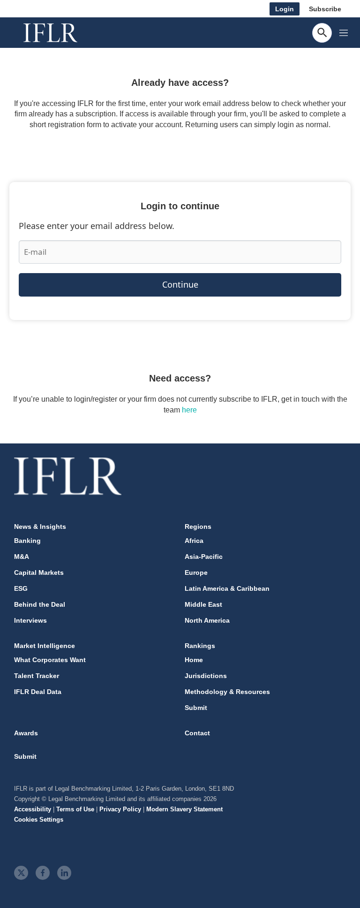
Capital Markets (39, 572)
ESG (21, 588)
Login (284, 9)
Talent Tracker (36, 675)
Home (194, 659)
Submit (196, 707)
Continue (180, 284)
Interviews (30, 620)
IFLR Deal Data (37, 691)
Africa (194, 540)
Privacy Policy (120, 809)
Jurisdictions (206, 675)
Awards (26, 733)
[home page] (60, 32)
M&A (21, 556)
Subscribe (325, 9)
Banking (27, 540)
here (189, 410)
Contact (197, 733)
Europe (196, 572)
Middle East (203, 604)
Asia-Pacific (204, 556)
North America (207, 620)
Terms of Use (75, 809)
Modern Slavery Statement (184, 809)
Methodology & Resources (227, 691)
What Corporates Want (50, 659)
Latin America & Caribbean (227, 588)
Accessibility (32, 809)
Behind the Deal (39, 604)
